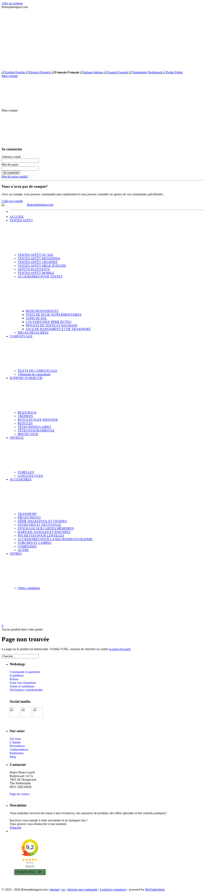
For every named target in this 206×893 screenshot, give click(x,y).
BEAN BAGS (27, 412)
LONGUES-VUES (30, 475)
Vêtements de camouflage (34, 374)
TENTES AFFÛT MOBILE (36, 273)
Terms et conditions (22, 686)
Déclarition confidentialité (26, 690)
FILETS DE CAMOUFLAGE (37, 370)
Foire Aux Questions (23, 682)
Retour (14, 679)
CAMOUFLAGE (21, 336)
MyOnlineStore (155, 889)
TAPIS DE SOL (36, 318)
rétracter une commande (82, 889)
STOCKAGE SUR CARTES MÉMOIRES (46, 528)
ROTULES (25, 423)
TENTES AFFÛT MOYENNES (39, 258)
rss (63, 889)
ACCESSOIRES (21, 479)
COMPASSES (27, 546)
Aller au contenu (12, 3)
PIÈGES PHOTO (29, 517)
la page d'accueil (119, 649)
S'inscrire (15, 827)
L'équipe (15, 742)
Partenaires (17, 753)
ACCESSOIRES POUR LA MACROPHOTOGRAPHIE (55, 539)
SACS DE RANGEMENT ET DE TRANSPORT (58, 329)
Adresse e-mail (11, 156)
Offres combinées (29, 588)
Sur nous (15, 738)
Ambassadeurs (19, 749)
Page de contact (20, 794)
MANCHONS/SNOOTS (42, 311)
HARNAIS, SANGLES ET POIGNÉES (44, 532)
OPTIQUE (17, 437)
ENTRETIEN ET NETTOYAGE (39, 524)
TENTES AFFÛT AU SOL (36, 254)
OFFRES (16, 553)
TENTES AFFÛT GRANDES (38, 262)
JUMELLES (26, 472)
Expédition (17, 675)
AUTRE (23, 550)
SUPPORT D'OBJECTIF (26, 378)
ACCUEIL (17, 216)
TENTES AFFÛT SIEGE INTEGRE (42, 265)
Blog (13, 756)
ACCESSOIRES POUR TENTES (40, 276)
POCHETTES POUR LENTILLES (41, 535)
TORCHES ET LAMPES (34, 542)
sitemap (54, 889)
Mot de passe (10, 164)
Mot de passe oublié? (15, 176)
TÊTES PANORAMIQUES (36, 430)
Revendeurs (17, 746)
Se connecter (11, 172)
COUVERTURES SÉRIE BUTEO (48, 321)
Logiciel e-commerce (113, 889)
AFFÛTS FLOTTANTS (33, 269)
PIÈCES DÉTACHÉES (33, 332)
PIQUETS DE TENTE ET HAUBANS (51, 325)
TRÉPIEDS (25, 416)
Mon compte (10, 76)
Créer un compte (12, 201)
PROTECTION (28, 434)
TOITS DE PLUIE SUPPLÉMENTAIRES (53, 314)
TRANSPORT (27, 514)
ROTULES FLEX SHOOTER (38, 419)
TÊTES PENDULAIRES (34, 427)
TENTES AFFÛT (21, 220)
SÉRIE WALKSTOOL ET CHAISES (42, 521)
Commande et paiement (25, 672)
